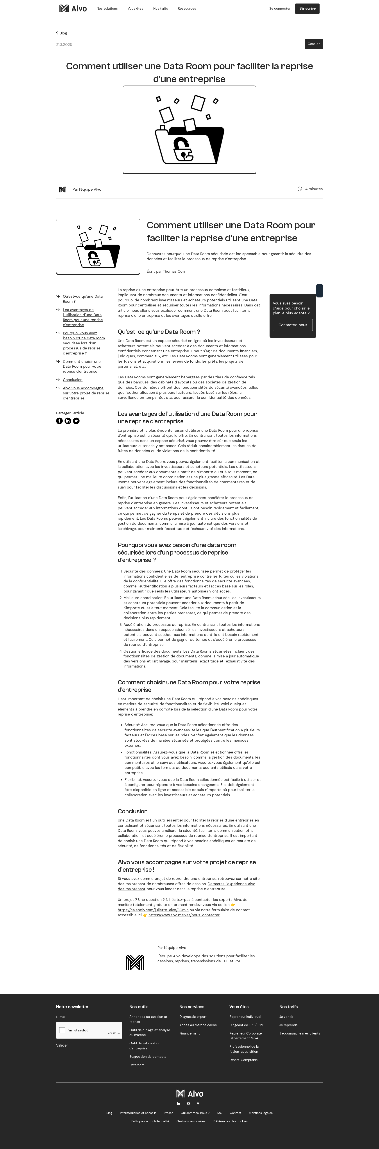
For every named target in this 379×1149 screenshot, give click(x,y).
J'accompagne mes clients (299, 1033)
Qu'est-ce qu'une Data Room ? (83, 299)
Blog (109, 1113)
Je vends (286, 1017)
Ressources (187, 8)
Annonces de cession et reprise (148, 1019)
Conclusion (72, 379)
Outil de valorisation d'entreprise (144, 1046)
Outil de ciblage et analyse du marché (149, 1032)
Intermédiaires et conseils (138, 1113)
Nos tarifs (160, 8)
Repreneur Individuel (245, 1017)
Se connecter (279, 8)
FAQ (219, 1113)
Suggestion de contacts (147, 1056)
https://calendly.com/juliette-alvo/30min (153, 909)
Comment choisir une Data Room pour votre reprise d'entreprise (82, 366)
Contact (235, 1113)
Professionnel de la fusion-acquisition (244, 1049)
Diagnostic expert (193, 1017)
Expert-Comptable (243, 1060)
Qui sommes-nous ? (195, 1113)
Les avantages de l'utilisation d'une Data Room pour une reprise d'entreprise (83, 317)
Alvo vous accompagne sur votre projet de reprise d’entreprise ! (86, 393)
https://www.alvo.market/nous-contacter (184, 915)
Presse (168, 1113)
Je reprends (288, 1025)
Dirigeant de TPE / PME (246, 1025)
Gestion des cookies (191, 1121)
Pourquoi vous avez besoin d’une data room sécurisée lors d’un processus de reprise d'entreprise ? (84, 343)
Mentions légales (261, 1113)
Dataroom (136, 1065)
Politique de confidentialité (150, 1121)
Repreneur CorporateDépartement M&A (245, 1036)
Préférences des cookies (230, 1121)
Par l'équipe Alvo (87, 189)
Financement (189, 1033)
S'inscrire (307, 8)
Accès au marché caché (198, 1025)
